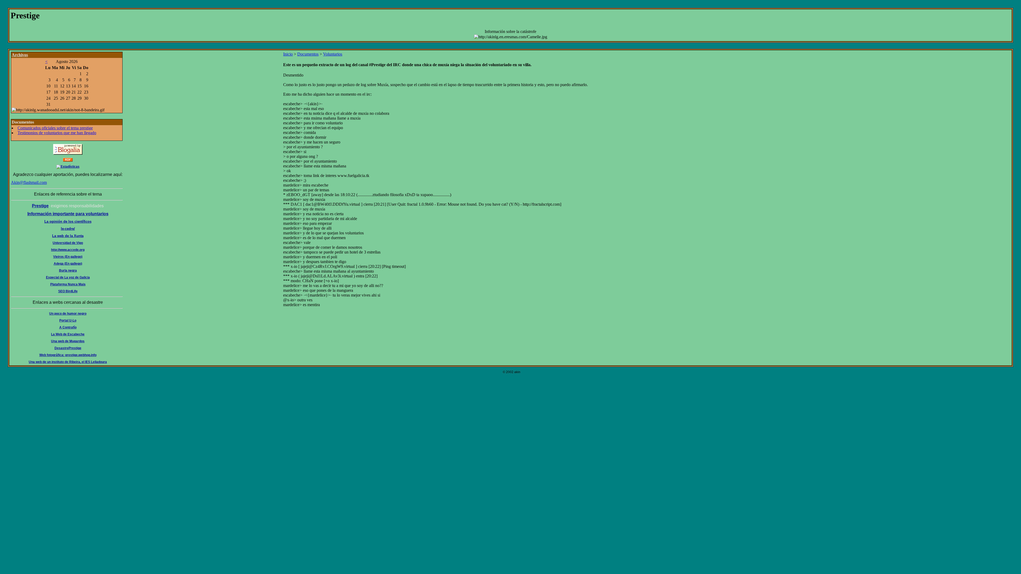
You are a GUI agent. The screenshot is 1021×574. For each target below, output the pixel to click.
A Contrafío (68, 327)
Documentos (308, 54)
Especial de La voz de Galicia (68, 277)
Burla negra (68, 270)
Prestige (40, 206)
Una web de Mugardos (68, 341)
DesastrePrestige (68, 348)
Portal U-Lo (67, 320)
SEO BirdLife (68, 291)
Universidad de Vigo (68, 243)
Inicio (288, 54)
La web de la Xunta (67, 236)
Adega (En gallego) (68, 263)
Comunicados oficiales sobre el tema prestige (55, 128)
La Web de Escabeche (68, 334)
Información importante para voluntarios (67, 214)
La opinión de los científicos (67, 221)
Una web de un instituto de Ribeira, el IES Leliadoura (68, 362)
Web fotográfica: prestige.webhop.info (68, 355)
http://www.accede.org (68, 250)
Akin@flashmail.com (29, 182)
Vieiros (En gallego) (67, 257)
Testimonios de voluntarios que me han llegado (57, 132)
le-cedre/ (68, 229)
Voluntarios (332, 54)
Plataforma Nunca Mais (68, 284)
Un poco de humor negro (67, 313)
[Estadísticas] (67, 166)
